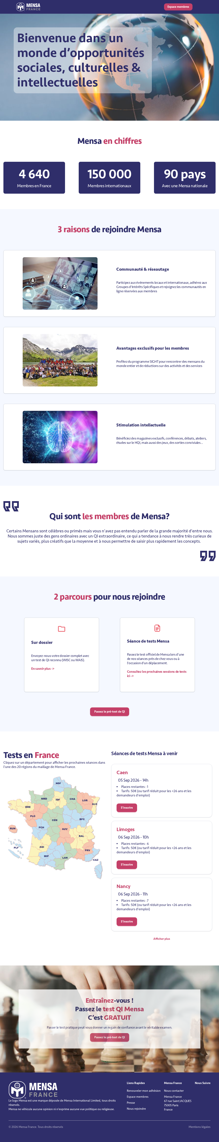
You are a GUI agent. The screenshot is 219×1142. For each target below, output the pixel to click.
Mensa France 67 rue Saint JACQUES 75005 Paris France (177, 1103)
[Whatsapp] (205, 1092)
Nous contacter (174, 1091)
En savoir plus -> (42, 669)
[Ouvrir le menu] (198, 7)
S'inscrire (127, 807)
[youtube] (202, 1092)
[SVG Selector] (55, 828)
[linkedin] (196, 1092)
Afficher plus (161, 939)
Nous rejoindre (136, 1109)
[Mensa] (28, 7)
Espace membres (178, 7)
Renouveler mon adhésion (144, 1091)
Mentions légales (199, 1127)
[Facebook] (199, 1092)
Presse (131, 1103)
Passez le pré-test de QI (109, 711)
